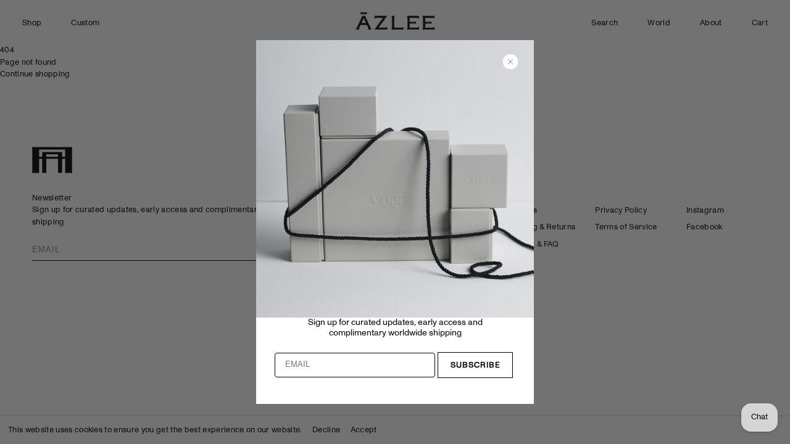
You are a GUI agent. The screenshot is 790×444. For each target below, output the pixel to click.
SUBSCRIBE (476, 365)
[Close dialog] (510, 62)
